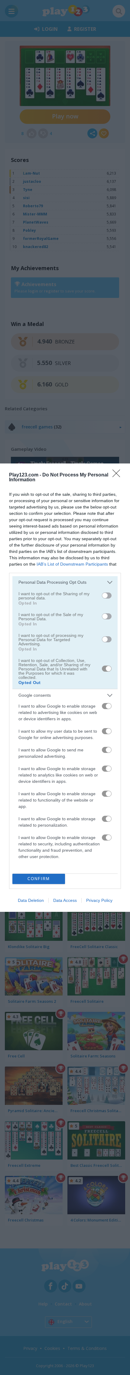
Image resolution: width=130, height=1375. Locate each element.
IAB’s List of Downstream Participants (72, 564)
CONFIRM (39, 878)
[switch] (107, 595)
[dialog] (65, 687)
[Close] (118, 475)
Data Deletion (31, 900)
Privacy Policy (99, 900)
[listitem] (65, 582)
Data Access (65, 900)
